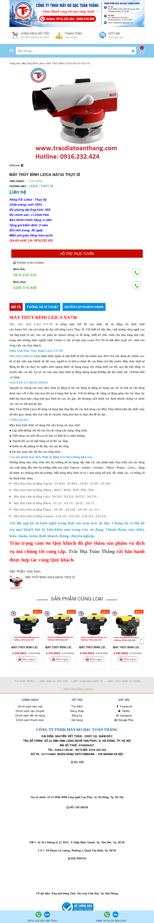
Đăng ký (77, 715)
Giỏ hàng (77, 720)
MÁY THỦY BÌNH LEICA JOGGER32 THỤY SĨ (107, 647)
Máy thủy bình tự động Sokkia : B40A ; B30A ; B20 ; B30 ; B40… (55, 490)
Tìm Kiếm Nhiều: (24, 681)
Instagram (125, 715)
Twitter (125, 711)
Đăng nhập (77, 711)
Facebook (125, 706)
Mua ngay (28, 659)
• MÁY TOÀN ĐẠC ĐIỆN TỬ (87, 681)
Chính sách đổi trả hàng (30, 715)
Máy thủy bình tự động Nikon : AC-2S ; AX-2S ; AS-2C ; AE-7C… (56, 503)
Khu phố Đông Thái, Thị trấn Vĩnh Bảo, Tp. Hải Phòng (85, 893)
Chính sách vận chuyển (30, 711)
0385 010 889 (25, 287)
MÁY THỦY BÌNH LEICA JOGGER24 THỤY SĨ (39, 647)
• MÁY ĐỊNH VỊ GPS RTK (53, 681)
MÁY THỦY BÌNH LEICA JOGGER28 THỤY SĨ (73, 647)
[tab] (16, 307)
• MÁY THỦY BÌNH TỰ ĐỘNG (123, 681)
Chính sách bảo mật (30, 706)
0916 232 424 (25, 274)
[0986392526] (107, 914)
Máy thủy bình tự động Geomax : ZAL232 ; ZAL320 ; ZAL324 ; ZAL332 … (62, 516)
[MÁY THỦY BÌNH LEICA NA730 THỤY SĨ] (16, 582)
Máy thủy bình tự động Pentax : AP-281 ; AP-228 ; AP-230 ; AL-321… (58, 509)
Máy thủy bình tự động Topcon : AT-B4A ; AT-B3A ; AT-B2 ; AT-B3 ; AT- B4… (63, 483)
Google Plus (126, 720)
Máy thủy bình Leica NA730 (31, 324)
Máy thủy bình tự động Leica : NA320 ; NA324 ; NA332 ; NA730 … (57, 496)
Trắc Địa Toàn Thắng (91, 551)
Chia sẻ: (14, 165)
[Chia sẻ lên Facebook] (22, 165)
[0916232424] (38, 914)
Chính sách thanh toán (30, 720)
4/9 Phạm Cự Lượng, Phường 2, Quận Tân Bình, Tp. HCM (81, 850)
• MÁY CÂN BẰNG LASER (77, 689)
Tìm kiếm (77, 706)
